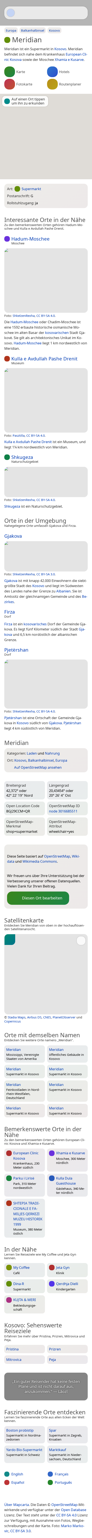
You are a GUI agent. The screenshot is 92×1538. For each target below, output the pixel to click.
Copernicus (12, 1021)
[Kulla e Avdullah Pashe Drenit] (46, 400)
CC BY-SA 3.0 (45, 574)
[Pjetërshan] (46, 684)
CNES (47, 1017)
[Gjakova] (46, 556)
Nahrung (52, 753)
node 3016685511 (63, 811)
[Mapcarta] (11, 13)
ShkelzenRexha (24, 315)
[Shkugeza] (46, 482)
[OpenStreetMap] (10, 868)
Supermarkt (31, 188)
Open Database (73, 1509)
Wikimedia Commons (39, 861)
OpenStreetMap (57, 856)
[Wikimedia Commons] (27, 868)
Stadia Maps (16, 1017)
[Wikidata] (19, 868)
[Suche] (82, 12)
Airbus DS (34, 1017)
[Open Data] (18, 849)
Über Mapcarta (16, 1504)
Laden (32, 753)
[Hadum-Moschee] (46, 280)
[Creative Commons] (63, 1495)
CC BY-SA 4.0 (45, 315)
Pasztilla (19, 435)
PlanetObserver (64, 1017)
